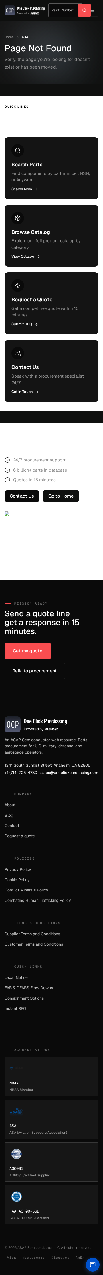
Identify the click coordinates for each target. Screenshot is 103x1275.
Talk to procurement (35, 671)
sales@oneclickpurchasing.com (69, 772)
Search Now (21, 189)
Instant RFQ (15, 1008)
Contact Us (22, 496)
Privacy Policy (18, 869)
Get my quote (27, 651)
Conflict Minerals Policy (26, 890)
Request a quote (20, 835)
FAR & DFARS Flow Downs (29, 987)
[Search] (84, 10)
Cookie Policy (17, 879)
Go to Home (61, 496)
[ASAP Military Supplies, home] (25, 10)
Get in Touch (22, 391)
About (10, 804)
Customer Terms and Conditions (34, 944)
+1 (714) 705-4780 (21, 772)
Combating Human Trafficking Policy (38, 900)
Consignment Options (24, 998)
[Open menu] (92, 10)
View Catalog (22, 256)
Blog (9, 815)
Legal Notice (16, 977)
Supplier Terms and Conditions (32, 933)
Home (9, 37)
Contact (12, 825)
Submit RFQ (21, 324)
